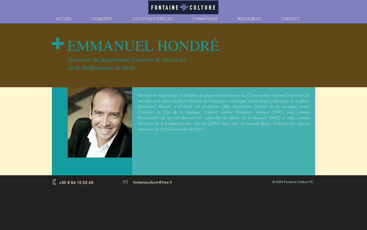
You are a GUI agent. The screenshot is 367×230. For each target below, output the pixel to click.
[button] (211, 18)
